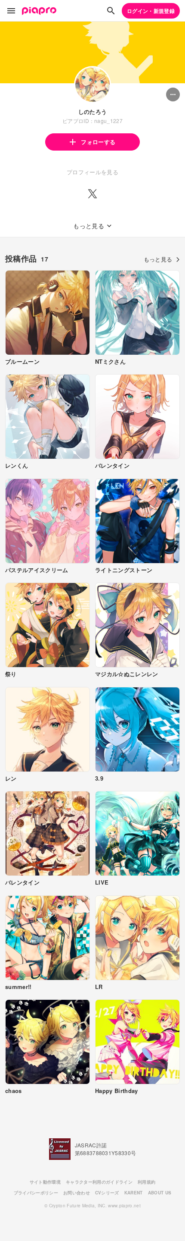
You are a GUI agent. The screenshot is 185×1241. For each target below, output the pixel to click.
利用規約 (146, 1182)
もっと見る (158, 259)
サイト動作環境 (45, 1182)
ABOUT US (160, 1193)
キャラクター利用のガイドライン (99, 1182)
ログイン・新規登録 (151, 11)
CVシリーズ (107, 1193)
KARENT (133, 1193)
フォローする (98, 142)
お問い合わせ (76, 1193)
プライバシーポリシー (36, 1193)
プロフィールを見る (92, 172)
